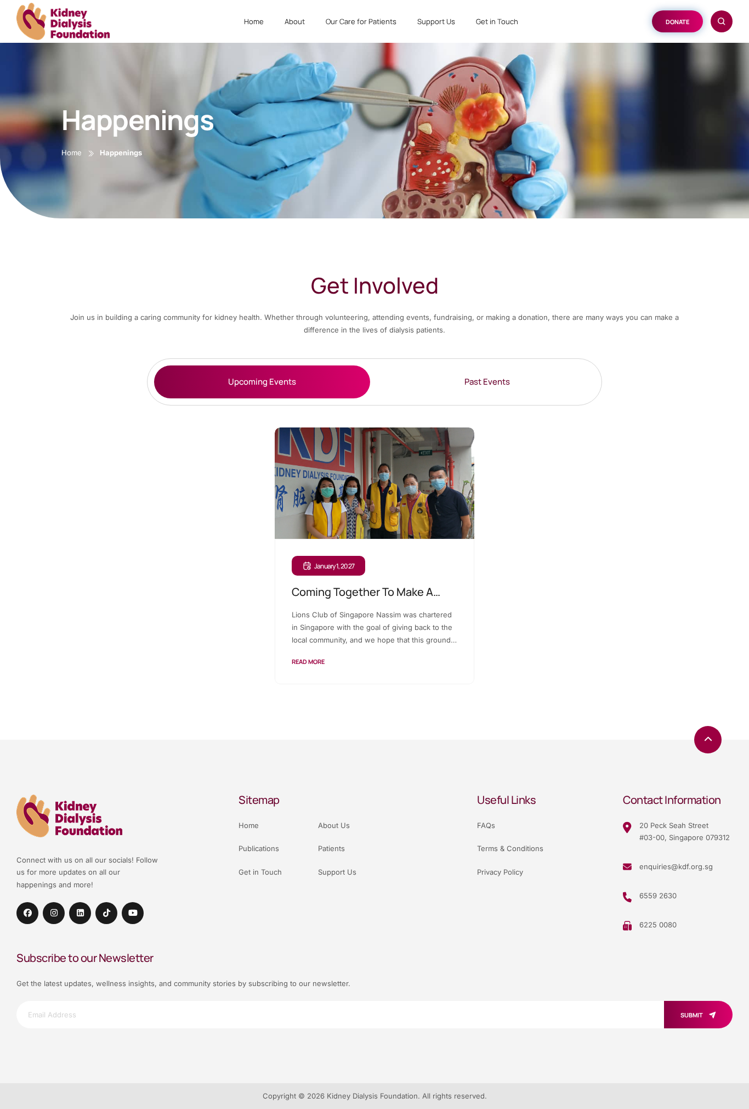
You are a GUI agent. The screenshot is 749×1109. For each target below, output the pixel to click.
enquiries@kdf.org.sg (676, 866)
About (295, 21)
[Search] (722, 21)
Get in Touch (497, 21)
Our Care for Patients (361, 21)
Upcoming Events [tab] (262, 381)
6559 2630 (658, 895)
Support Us (436, 21)
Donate (677, 22)
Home (254, 21)
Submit (691, 1015)
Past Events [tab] (487, 381)
